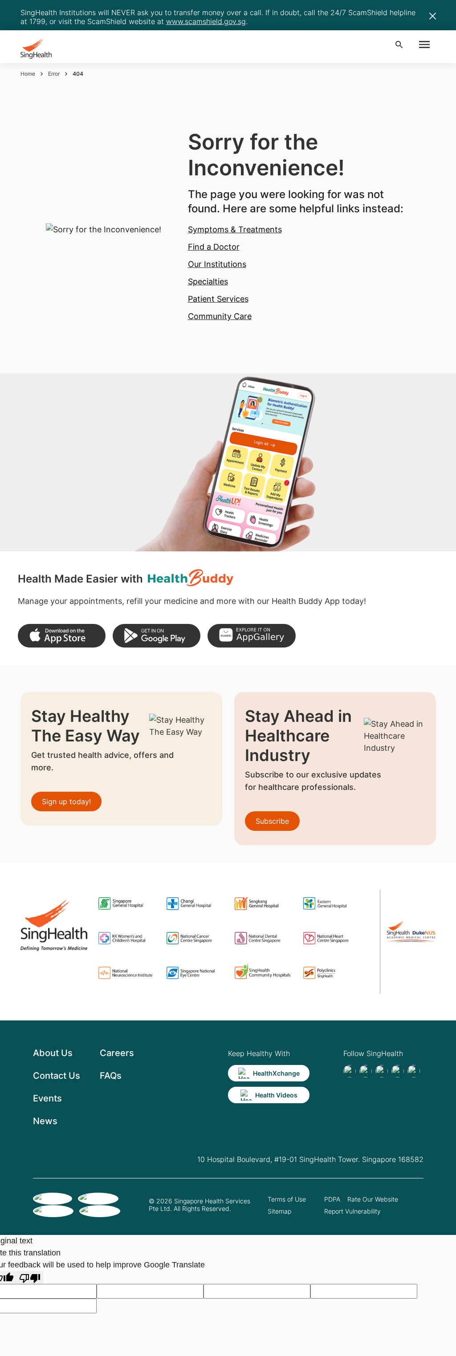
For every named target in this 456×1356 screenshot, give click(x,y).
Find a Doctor (214, 246)
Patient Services (218, 299)
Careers (117, 1053)
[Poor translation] (29, 1277)
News (45, 1121)
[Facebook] (349, 1071)
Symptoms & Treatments (235, 229)
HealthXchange (276, 1073)
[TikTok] (365, 1071)
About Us (53, 1053)
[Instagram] (397, 1071)
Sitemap (279, 1211)
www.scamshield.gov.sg (206, 21)
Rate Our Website (372, 1199)
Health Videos (276, 1095)
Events (47, 1098)
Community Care (220, 316)
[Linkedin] (381, 1071)
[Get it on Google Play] (156, 636)
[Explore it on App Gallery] (251, 636)
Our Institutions (217, 264)
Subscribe (272, 821)
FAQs (111, 1075)
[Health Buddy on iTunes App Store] (62, 636)
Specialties (208, 281)
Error (54, 73)
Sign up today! (66, 801)
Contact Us (56, 1075)
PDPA (332, 1199)
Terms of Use (287, 1199)
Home (27, 73)
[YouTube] (413, 1071)
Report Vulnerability (352, 1211)
